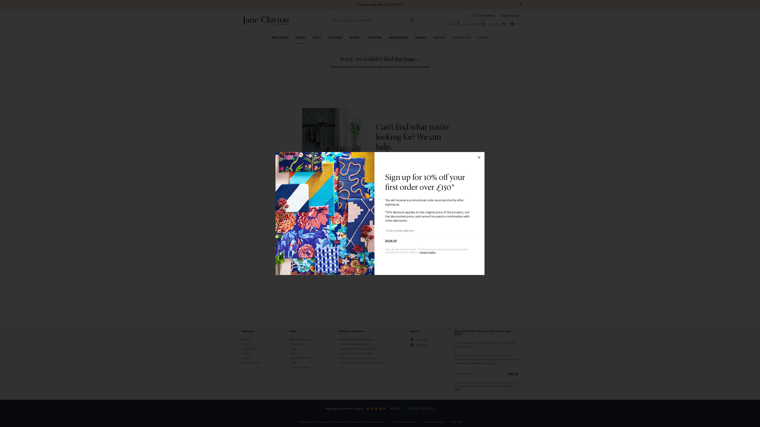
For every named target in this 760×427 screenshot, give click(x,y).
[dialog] (380, 213)
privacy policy (428, 252)
